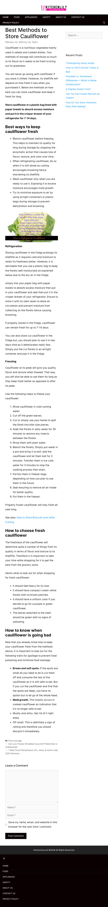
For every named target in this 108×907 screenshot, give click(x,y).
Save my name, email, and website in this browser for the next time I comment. (32, 824)
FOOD (17, 17)
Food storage (15, 740)
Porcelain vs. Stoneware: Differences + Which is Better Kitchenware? (81, 80)
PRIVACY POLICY (11, 22)
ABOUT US (61, 17)
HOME (6, 17)
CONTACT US (77, 17)
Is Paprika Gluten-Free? (78, 89)
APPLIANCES (31, 17)
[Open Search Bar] (104, 23)
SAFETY (46, 17)
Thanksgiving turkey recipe (80, 63)
